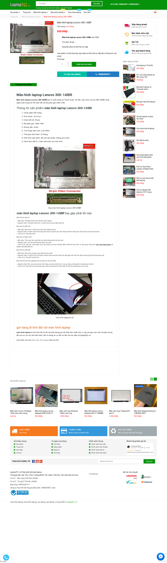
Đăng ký (57, 450)
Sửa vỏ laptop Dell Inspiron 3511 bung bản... (143, 192)
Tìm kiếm (96, 4)
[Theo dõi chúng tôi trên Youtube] (37, 461)
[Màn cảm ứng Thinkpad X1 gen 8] (120, 395)
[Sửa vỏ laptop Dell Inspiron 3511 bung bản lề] (129, 193)
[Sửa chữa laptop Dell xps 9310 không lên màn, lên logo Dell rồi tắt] (129, 158)
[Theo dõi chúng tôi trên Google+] (41, 461)
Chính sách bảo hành (98, 453)
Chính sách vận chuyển (99, 447)
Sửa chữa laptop (74, 11)
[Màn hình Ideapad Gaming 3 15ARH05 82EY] (145, 395)
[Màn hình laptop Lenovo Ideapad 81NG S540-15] (46, 395)
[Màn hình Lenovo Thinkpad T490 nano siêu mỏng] (21, 395)
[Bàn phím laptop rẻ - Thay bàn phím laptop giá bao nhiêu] (129, 92)
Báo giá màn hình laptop (145, 102)
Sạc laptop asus (142, 140)
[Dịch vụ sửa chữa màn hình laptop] (129, 181)
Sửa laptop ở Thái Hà (144, 65)
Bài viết (87, 11)
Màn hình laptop (40, 12)
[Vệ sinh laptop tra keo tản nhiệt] (129, 120)
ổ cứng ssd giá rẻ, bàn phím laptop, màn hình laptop (54, 8)
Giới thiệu (19, 450)
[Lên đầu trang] (162, 550)
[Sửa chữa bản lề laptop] (129, 132)
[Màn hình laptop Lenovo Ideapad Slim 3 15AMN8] (95, 395)
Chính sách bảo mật (98, 444)
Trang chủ (27, 12)
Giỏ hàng (57, 453)
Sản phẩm (14, 12)
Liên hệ (18, 453)
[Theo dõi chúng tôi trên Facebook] (33, 461)
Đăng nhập (58, 447)
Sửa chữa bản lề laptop (145, 128)
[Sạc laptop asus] (129, 145)
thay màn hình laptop (40, 340)
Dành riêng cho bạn (130, 61)
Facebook (93, 474)
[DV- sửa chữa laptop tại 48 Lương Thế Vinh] (129, 78)
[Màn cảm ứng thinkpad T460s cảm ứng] (71, 395)
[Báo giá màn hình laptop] (129, 107)
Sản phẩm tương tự (18, 381)
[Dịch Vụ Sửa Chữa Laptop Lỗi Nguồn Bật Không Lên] (129, 170)
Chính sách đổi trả (97, 450)
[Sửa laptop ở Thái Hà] (129, 67)
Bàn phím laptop (58, 11)
